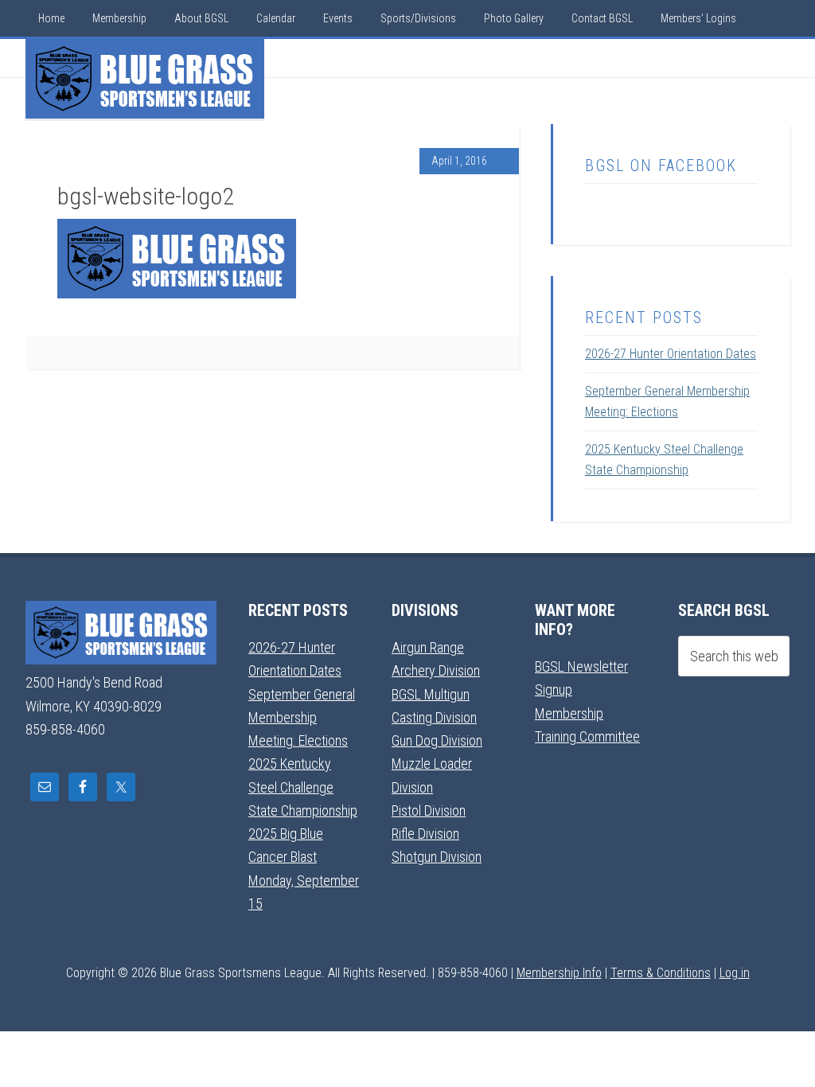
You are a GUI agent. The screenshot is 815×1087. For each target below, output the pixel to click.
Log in (734, 972)
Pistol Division (429, 810)
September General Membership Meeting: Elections (301, 718)
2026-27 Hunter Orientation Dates (670, 353)
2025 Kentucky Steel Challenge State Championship (302, 787)
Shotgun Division (437, 856)
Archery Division (436, 670)
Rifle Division (425, 833)
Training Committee (587, 736)
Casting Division (434, 717)
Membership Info (559, 972)
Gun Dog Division (437, 740)
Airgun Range (428, 647)
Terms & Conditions (660, 972)
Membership (569, 713)
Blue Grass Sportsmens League (144, 79)
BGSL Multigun (431, 694)
